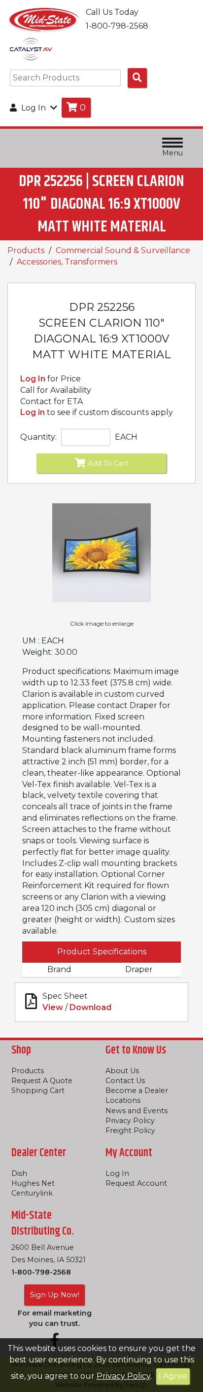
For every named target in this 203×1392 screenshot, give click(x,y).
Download (90, 1007)
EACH (126, 437)
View (52, 1007)
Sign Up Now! (54, 1294)
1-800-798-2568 (41, 1272)
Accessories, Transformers (67, 261)
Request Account (136, 1183)
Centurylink (32, 1193)
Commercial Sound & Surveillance (123, 250)
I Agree (173, 1376)
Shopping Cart (38, 1090)
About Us (122, 1070)
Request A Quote (41, 1080)
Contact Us (125, 1080)
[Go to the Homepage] (44, 19)
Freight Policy (130, 1130)
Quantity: (38, 437)
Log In (32, 378)
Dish (19, 1173)
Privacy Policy (123, 1376)
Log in (32, 412)
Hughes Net (33, 1183)
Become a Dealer (136, 1090)
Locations (122, 1100)
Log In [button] (33, 108)
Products (25, 250)
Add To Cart (108, 463)
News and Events (136, 1110)
